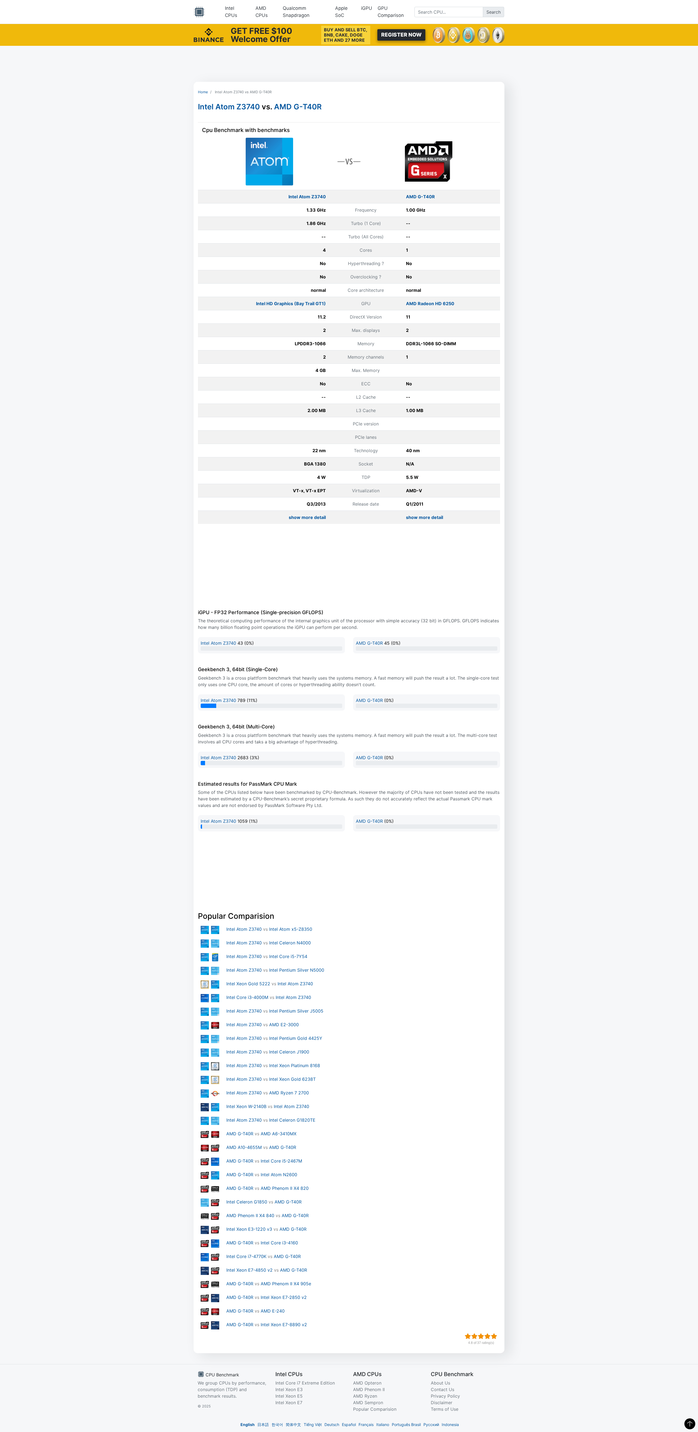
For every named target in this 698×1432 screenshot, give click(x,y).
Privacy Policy (445, 1396)
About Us (440, 1383)
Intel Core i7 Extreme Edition (305, 1383)
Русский (431, 1424)
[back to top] (689, 1423)
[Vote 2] (474, 1336)
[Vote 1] (468, 1336)
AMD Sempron (368, 1402)
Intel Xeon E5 (289, 1396)
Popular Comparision (374, 1409)
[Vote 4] (487, 1336)
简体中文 (293, 1424)
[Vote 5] (494, 1336)
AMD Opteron (367, 1383)
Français (366, 1424)
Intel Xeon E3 (289, 1389)
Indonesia (450, 1424)
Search (493, 12)
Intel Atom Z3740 (229, 106)
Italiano (382, 1424)
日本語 (263, 1424)
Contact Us (442, 1389)
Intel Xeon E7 (288, 1402)
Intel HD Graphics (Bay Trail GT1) (291, 303)
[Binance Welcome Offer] (209, 34)
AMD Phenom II (369, 1389)
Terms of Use (444, 1409)
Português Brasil (406, 1424)
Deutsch (331, 1424)
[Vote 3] (481, 1336)
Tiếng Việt (313, 1424)
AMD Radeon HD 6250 (430, 303)
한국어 (277, 1424)
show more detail (307, 517)
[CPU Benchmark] (199, 12)
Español (349, 1424)
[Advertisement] (349, 63)
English (247, 1424)
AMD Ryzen (365, 1396)
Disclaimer (441, 1402)
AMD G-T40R (298, 106)
